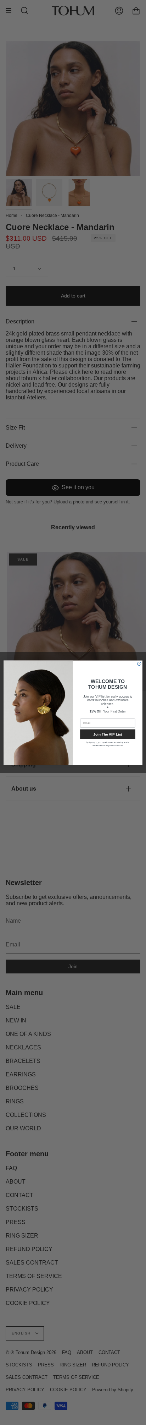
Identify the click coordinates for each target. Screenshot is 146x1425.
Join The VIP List (107, 734)
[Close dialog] (139, 663)
